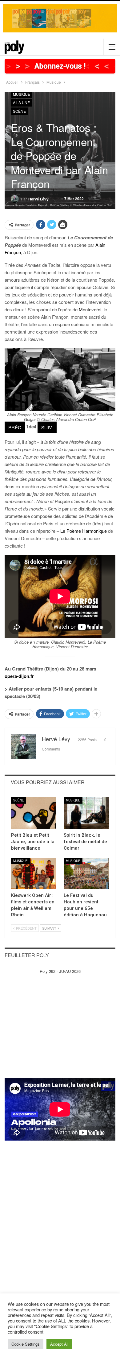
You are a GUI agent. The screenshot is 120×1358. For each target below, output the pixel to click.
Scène (19, 111)
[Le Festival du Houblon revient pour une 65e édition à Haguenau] (86, 873)
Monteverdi (90, 309)
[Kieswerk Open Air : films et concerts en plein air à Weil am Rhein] (33, 873)
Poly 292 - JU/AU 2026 (60, 971)
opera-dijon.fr (19, 676)
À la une (21, 102)
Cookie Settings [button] (25, 1344)
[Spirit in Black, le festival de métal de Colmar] (86, 813)
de (31, 426)
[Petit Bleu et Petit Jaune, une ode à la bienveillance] (33, 813)
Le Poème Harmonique (83, 531)
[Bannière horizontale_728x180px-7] (60, 18)
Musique (21, 94)
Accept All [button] (59, 1344)
